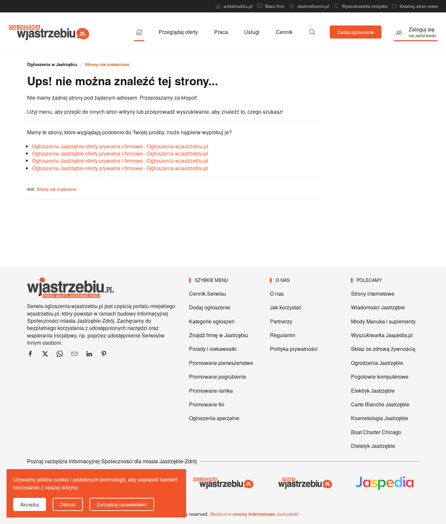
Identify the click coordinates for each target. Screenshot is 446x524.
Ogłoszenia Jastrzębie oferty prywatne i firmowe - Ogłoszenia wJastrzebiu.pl (120, 146)
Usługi (252, 32)
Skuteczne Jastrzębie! (254, 514)
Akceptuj (29, 504)
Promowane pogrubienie (217, 376)
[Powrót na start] (49, 32)
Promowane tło (206, 404)
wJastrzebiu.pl (238, 6)
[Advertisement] (372, 159)
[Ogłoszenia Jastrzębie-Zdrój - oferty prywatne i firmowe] (139, 32)
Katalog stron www (419, 6)
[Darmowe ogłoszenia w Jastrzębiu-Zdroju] (223, 483)
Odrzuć (68, 504)
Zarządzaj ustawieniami (122, 504)
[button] (312, 32)
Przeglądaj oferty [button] (178, 32)
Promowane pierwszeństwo (221, 363)
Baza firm (274, 6)
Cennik (284, 32)
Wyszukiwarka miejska (364, 6)
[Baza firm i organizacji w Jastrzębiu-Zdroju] (304, 483)
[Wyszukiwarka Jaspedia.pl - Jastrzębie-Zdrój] (385, 483)
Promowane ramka (211, 390)
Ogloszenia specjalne (214, 418)
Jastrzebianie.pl (313, 6)
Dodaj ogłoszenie (355, 31)
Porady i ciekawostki (213, 348)
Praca (221, 32)
